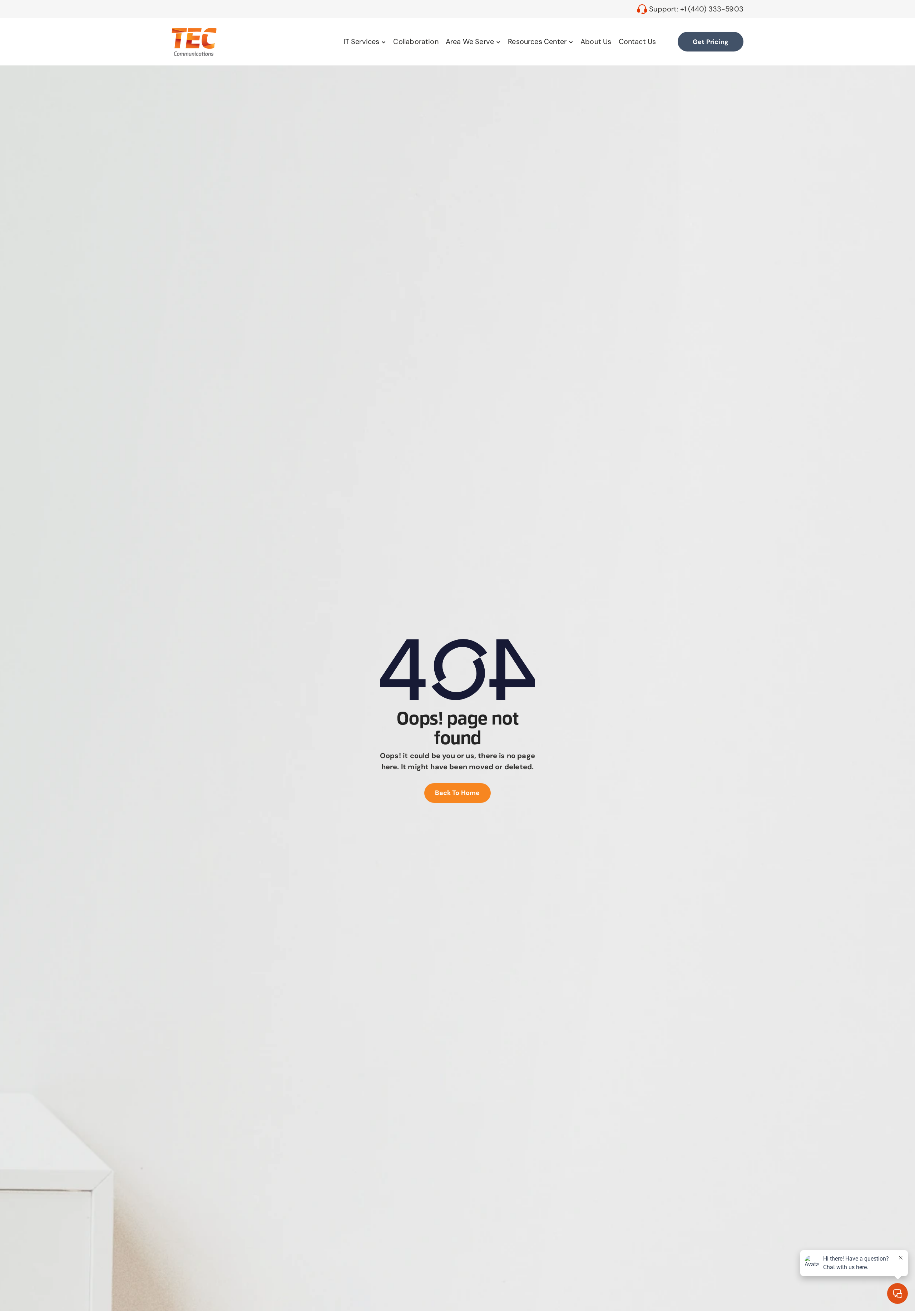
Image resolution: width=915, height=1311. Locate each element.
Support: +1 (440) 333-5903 (696, 9)
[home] (194, 41)
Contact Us (637, 41)
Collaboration (415, 41)
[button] (364, 41)
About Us (595, 41)
